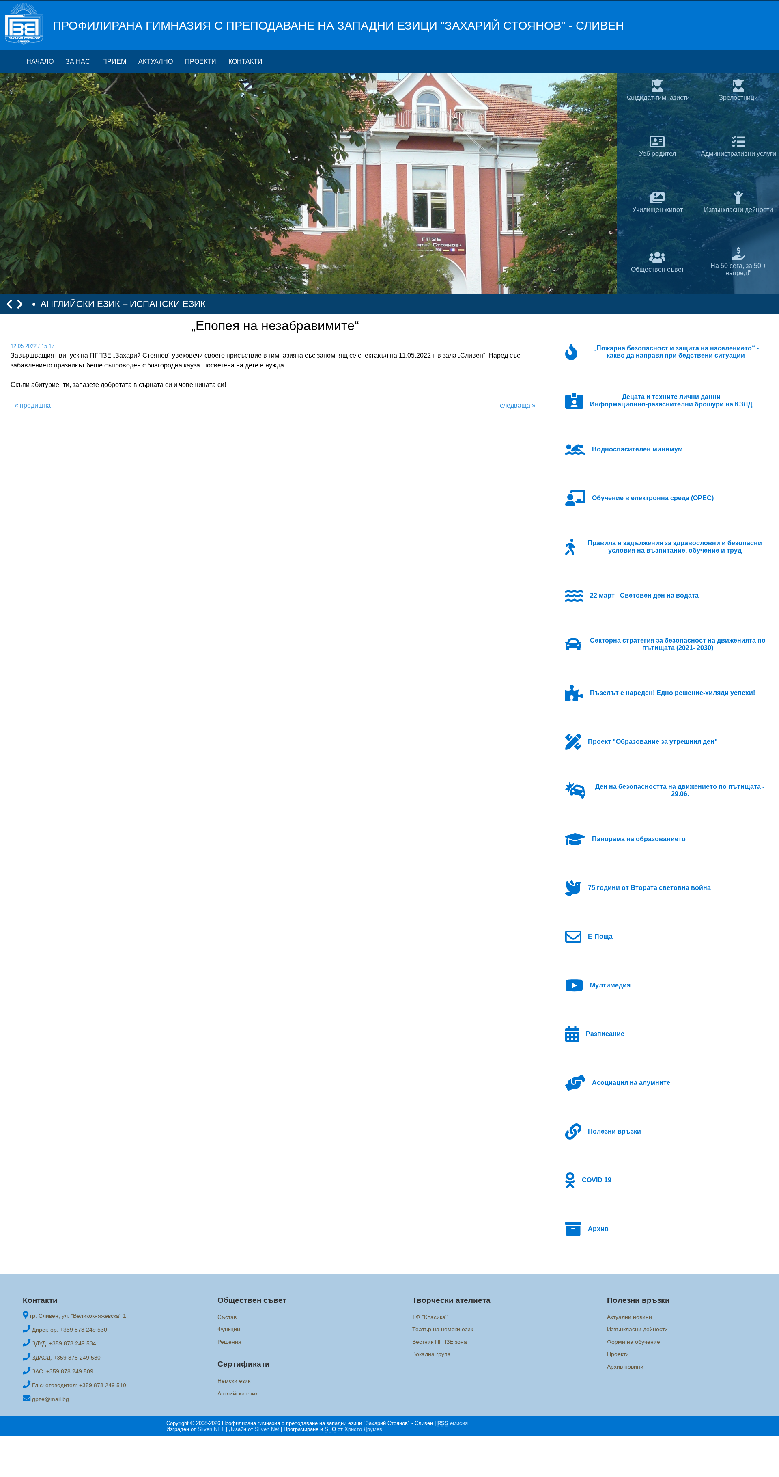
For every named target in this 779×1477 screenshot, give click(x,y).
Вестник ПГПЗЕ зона (439, 1342)
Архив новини (625, 1366)
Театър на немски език (442, 1329)
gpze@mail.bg (50, 1399)
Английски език (237, 1393)
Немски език (233, 1381)
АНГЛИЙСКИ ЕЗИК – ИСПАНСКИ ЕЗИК (123, 304)
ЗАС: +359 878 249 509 (62, 1371)
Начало (40, 61)
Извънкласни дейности (637, 1329)
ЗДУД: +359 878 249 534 (64, 1343)
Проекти (200, 61)
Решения (229, 1342)
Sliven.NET (211, 1429)
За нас (78, 61)
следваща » (518, 405)
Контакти (245, 61)
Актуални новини (629, 1317)
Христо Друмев (363, 1429)
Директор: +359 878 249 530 (69, 1329)
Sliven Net (267, 1429)
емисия (452, 1423)
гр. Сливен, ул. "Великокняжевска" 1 (78, 1316)
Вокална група (431, 1354)
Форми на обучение (633, 1342)
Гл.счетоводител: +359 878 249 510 (79, 1385)
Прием (114, 61)
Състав (227, 1317)
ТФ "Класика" (430, 1317)
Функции (228, 1329)
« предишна (33, 405)
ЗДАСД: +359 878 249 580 (66, 1357)
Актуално (155, 61)
